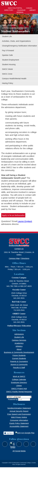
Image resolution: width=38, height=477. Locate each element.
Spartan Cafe (7, 55)
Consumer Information (19, 420)
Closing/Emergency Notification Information (19, 46)
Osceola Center (19, 290)
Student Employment (10, 60)
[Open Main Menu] (35, 3)
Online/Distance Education (19, 326)
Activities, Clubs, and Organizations (16, 41)
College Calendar (19, 380)
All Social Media (19, 451)
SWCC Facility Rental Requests (19, 392)
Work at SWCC (19, 376)
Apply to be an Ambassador (13, 215)
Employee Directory (19, 383)
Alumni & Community (19, 365)
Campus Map (14, 258)
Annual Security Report (19, 411)
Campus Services (19, 340)
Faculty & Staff (19, 368)
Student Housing (9, 64)
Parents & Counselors (19, 361)
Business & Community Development (19, 352)
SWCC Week (7, 69)
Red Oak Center (19, 302)
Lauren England (25, 221)
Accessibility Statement (19, 426)
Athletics (19, 346)
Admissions (19, 334)
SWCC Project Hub (19, 389)
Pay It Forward (8, 51)
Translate (26, 399)
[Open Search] (29, 3)
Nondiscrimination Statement (19, 408)
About (19, 349)
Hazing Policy (7, 83)
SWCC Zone (7, 74)
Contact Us (19, 249)
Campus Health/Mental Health (14, 79)
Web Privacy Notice (19, 417)
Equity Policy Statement (19, 423)
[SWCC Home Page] (9, 4)
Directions (25, 258)
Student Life (7, 36)
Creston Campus (19, 277)
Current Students (19, 358)
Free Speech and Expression (19, 414)
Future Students (19, 355)
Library (19, 386)
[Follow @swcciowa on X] (12, 444)
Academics (19, 343)
